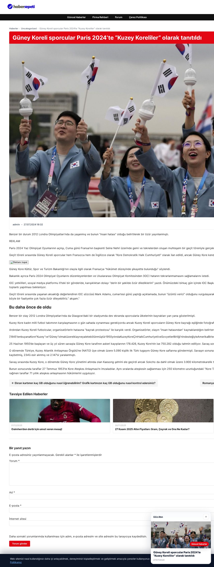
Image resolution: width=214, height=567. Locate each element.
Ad (12, 492)
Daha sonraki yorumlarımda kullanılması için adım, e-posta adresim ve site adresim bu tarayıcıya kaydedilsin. (78, 536)
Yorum (14, 461)
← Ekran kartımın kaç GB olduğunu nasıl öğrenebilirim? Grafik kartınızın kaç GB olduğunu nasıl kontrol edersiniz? (83, 383)
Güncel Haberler (76, 17)
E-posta (15, 505)
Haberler (13, 28)
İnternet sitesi (17, 518)
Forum (118, 17)
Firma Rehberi (100, 17)
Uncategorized (29, 28)
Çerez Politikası (138, 17)
